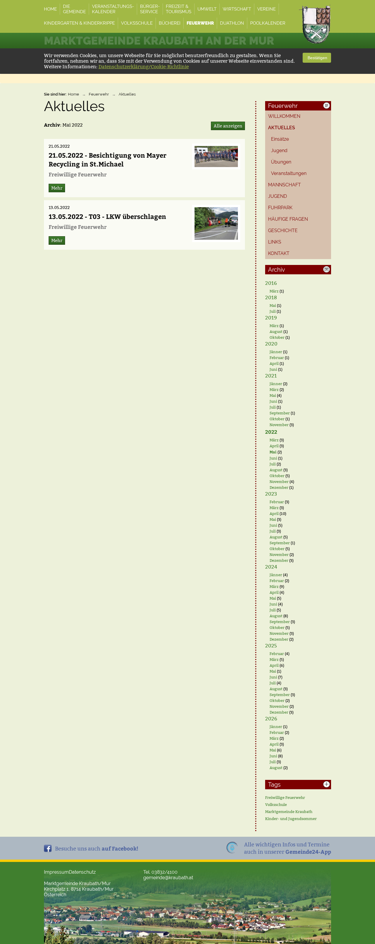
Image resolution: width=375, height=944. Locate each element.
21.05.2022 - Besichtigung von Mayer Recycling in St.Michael (107, 159)
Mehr (56, 188)
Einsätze (280, 139)
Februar (277, 357)
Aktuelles (127, 94)
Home (73, 94)
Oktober (277, 337)
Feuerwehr (99, 94)
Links (274, 242)
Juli (273, 311)
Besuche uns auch (96, 848)
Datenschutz (82, 872)
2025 (271, 646)
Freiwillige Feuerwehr (285, 797)
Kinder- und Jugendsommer (291, 818)
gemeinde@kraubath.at (168, 877)
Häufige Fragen (288, 219)
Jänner (276, 351)
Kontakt (278, 253)
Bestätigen (316, 57)
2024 (271, 567)
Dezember (279, 487)
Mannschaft (284, 185)
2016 (271, 283)
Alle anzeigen (228, 126)
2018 (271, 298)
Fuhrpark (280, 207)
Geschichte (283, 230)
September (280, 413)
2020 (271, 344)
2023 (271, 494)
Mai (273, 305)
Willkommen (284, 116)
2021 (271, 376)
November (279, 424)
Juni (273, 369)
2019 (271, 318)
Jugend (279, 150)
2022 (271, 431)
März (274, 291)
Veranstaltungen (288, 173)
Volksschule (276, 804)
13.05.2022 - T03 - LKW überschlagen (107, 216)
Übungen (281, 162)
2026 (271, 719)
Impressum (56, 872)
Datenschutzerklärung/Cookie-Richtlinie (143, 66)
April (274, 363)
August (276, 331)
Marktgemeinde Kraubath (288, 811)
